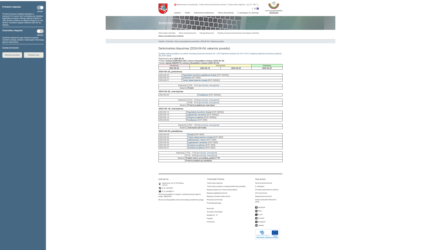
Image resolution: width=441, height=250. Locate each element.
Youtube (261, 218)
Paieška (210, 218)
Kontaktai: (163, 179)
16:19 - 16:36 (191, 155)
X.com (260, 214)
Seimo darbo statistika (166, 33)
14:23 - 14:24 (193, 125)
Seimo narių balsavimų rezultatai (171, 36)
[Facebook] (256, 207)
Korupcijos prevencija (214, 200)
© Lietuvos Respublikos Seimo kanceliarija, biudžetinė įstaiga (181, 200)
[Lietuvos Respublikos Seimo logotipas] (274, 7)
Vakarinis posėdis (217, 41)
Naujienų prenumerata (263, 196)
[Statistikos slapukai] (40, 31)
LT (251, 5)
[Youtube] (256, 218)
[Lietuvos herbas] (162, 9)
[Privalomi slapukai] (40, 8)
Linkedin (261, 225)
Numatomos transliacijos (187, 5)
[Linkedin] (256, 225)
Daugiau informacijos (10, 48)
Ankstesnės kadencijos (204, 13)
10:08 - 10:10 (193, 102)
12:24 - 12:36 (193, 100)
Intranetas (211, 222)
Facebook (261, 207)
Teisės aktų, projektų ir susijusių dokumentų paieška (226, 186)
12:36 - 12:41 (193, 85)
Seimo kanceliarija (226, 13)
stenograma (214, 85)
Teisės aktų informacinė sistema (213, 5)
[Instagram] (256, 222)
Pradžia (161, 41)
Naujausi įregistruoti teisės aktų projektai (222, 190)
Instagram (262, 222)
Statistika (169, 41)
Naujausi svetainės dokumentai (218, 196)
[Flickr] (256, 211)
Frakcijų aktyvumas (207, 33)
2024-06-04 (205, 41)
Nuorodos (210, 208)
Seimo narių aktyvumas (187, 33)
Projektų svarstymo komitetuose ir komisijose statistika (238, 33)
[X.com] (256, 214)
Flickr (260, 211)
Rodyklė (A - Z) (212, 215)
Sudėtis (177, 13)
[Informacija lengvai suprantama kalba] (258, 9)
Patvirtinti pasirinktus (12, 55)
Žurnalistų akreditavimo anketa (266, 190)
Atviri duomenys (261, 193)
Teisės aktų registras (236, 5)
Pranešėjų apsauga (214, 203)
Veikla (187, 13)
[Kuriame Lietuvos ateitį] (267, 239)
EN (254, 5)
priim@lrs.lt (170, 191)
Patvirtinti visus (33, 55)
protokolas (203, 85)
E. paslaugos (259, 186)
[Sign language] (255, 9)
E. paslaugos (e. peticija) (248, 13)
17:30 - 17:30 (191, 153)
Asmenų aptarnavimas (263, 183)
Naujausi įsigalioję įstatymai (217, 193)
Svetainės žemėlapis (215, 212)
